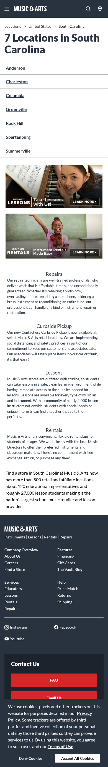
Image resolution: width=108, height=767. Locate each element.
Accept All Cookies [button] (77, 758)
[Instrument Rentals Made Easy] (54, 239)
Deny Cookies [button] (30, 758)
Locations (13, 26)
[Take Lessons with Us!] (54, 189)
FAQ (54, 680)
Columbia (15, 95)
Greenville (16, 109)
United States (40, 26)
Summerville (18, 150)
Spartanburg (18, 137)
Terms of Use (60, 746)
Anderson (15, 67)
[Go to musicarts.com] (30, 9)
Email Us (54, 697)
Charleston (17, 81)
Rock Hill (14, 123)
